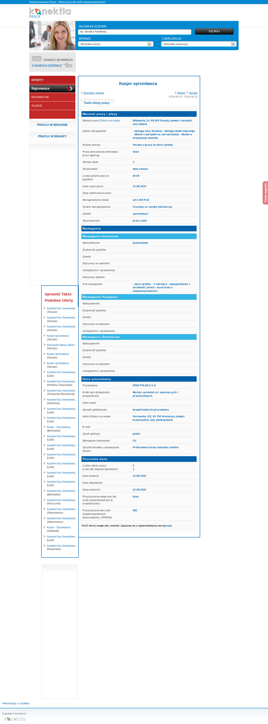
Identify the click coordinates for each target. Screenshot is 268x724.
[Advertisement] (158, 61)
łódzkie (181, 92)
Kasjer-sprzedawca (138, 83)
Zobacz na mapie (110, 120)
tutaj (169, 525)
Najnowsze (40, 88)
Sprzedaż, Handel (93, 92)
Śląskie (36, 105)
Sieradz (193, 92)
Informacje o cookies (16, 703)
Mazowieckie (40, 97)
